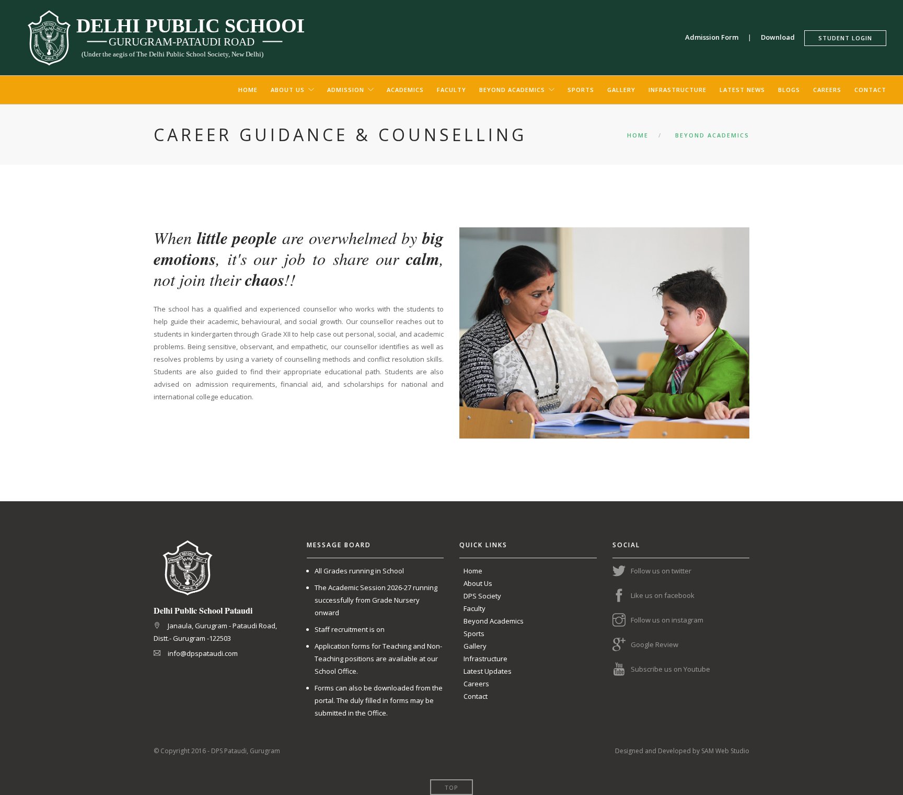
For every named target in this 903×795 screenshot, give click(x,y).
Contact (870, 90)
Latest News (742, 90)
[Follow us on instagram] (621, 620)
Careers (827, 90)
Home (248, 90)
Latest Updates (488, 671)
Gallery (621, 90)
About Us (288, 90)
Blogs (789, 90)
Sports (581, 90)
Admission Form (715, 37)
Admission (345, 90)
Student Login (845, 38)
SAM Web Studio (725, 750)
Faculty (451, 90)
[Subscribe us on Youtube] (621, 669)
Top (451, 787)
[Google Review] (621, 645)
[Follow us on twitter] (621, 571)
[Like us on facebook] (621, 596)
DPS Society (482, 596)
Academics (405, 90)
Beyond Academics (512, 90)
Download (782, 37)
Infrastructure (678, 90)
